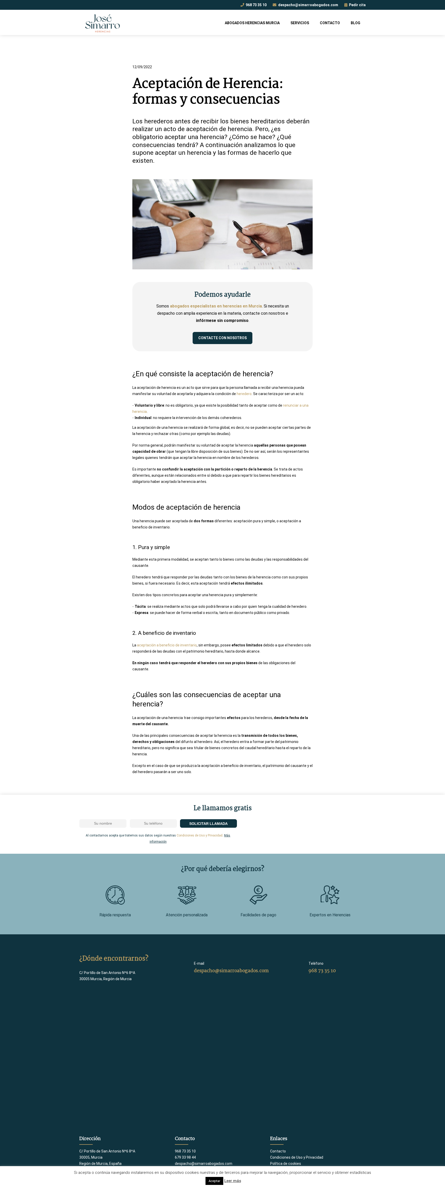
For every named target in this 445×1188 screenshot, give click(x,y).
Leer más (232, 1180)
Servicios (299, 23)
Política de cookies (285, 1163)
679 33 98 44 (185, 1157)
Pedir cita (357, 5)
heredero (244, 394)
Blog (355, 23)
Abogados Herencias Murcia (252, 23)
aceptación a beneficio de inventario (167, 645)
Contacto (330, 23)
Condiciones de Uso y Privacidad (199, 835)
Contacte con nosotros (222, 338)
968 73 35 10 (256, 5)
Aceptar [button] (214, 1181)
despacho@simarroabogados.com (307, 5)
